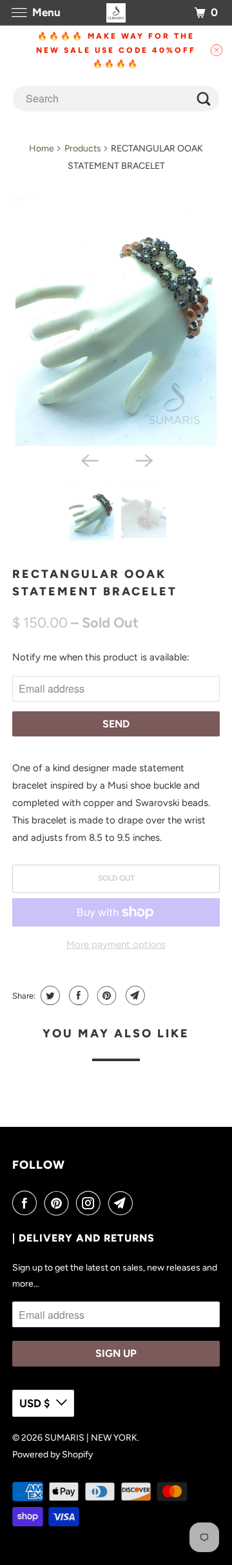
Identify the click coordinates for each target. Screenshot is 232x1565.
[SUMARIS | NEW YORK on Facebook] (27, 1203)
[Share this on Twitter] (48, 995)
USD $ (34, 1403)
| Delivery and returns (83, 1238)
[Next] (143, 460)
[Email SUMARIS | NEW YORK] (123, 1203)
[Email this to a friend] (133, 995)
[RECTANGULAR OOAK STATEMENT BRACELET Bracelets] (116, 321)
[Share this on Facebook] (77, 995)
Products (82, 148)
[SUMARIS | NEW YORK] (116, 12)
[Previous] (89, 460)
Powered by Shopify (52, 1454)
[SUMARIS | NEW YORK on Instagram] (91, 1203)
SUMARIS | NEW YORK (90, 1437)
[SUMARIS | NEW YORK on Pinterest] (59, 1203)
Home (41, 148)
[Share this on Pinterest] (105, 995)
